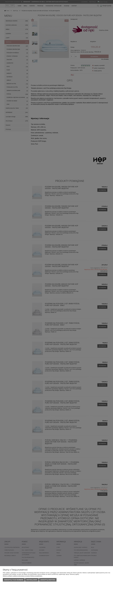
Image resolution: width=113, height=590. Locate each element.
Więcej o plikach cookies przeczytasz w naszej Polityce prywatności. (22, 576)
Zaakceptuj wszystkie (47, 580)
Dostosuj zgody (31, 580)
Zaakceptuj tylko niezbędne (13, 580)
